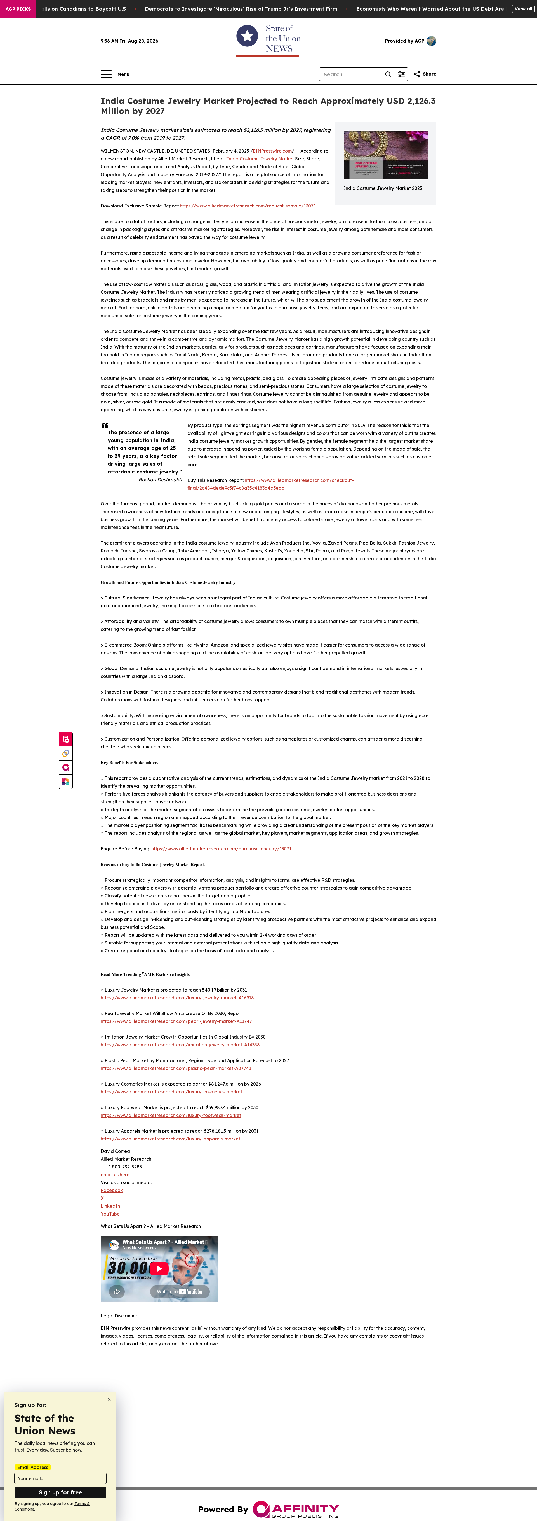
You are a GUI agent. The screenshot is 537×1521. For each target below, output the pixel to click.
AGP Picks (18, 9)
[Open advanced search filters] (401, 74)
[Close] (109, 1399)
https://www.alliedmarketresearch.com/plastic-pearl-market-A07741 (176, 1068)
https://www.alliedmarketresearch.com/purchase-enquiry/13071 (221, 849)
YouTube (110, 1214)
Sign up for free (60, 1492)
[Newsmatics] (65, 782)
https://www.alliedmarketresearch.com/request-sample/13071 (248, 206)
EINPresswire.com (272, 151)
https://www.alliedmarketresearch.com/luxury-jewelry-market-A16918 (177, 997)
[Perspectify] (65, 753)
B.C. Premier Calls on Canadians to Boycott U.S (65, 9)
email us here (115, 1174)
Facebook (112, 1190)
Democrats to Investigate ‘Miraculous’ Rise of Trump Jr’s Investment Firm (241, 9)
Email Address (32, 1467)
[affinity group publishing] (65, 767)
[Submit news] (65, 739)
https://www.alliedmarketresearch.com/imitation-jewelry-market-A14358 (180, 1045)
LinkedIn (110, 1206)
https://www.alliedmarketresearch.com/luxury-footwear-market (171, 1115)
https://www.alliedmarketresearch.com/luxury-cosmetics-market (171, 1092)
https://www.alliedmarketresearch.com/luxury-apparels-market (170, 1139)
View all (523, 8)
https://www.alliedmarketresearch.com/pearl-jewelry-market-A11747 (176, 1021)
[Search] (388, 74)
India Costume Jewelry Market (260, 159)
